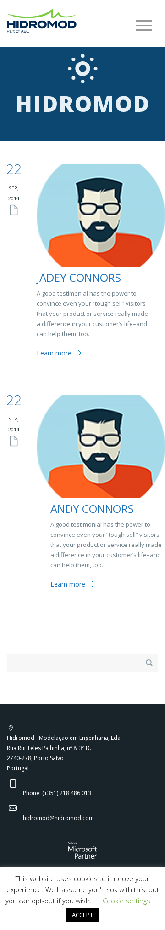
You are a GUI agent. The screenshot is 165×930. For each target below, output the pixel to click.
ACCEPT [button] (82, 915)
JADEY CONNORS (79, 277)
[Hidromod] (42, 20)
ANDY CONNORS (92, 508)
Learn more (54, 353)
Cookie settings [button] (126, 900)
